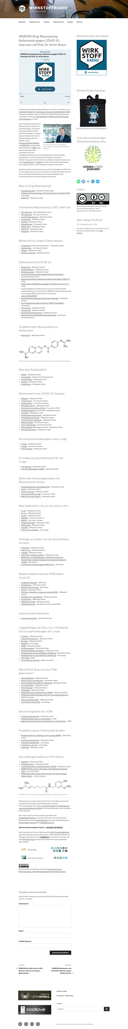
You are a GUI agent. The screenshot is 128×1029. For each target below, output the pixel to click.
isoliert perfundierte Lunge (31, 494)
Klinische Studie (27, 422)
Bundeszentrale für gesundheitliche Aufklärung (38, 653)
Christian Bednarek (62, 832)
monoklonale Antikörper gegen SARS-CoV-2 (37, 565)
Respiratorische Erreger (30, 587)
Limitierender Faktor (28, 430)
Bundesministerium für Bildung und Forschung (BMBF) (41, 735)
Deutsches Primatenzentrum (31, 313)
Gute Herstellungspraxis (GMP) (32, 469)
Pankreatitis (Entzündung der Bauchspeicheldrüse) (40, 298)
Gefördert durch (58, 22)
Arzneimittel (25, 219)
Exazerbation (26, 599)
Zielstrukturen (26, 248)
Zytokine (24, 382)
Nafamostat (25, 267)
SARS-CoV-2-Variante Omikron (32, 555)
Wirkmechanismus (28, 253)
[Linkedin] (56, 851)
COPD (39, 162)
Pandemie (25, 231)
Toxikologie (25, 690)
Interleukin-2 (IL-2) (28, 406)
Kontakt (70, 22)
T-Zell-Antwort (26, 401)
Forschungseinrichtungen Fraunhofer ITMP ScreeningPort (42, 303)
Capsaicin (24, 762)
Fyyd (52, 832)
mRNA (23, 646)
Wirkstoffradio (48, 8)
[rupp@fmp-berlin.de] (65, 848)
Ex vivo (24, 513)
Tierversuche (26, 308)
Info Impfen (25, 658)
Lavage (24, 444)
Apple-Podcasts (30, 823)
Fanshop (46, 22)
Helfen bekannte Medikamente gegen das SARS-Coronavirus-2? (45, 284)
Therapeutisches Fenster (30, 418)
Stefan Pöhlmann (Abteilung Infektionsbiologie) (38, 315)
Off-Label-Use (26, 212)
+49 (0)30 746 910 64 (54, 827)
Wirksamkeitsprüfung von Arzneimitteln (36, 719)
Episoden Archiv (34, 22)
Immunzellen (26, 377)
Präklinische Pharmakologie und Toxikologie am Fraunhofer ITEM (45, 193)
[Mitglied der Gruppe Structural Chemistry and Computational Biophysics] (53, 851)
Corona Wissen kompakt (30, 660)
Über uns (79, 22)
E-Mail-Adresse (25, 941)
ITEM (34, 148)
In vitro (23, 516)
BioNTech (24, 643)
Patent (23, 489)
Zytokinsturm (26, 384)
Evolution (24, 636)
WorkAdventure (29, 839)
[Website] (54, 858)
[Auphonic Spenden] (65, 851)
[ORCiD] (54, 848)
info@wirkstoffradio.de (27, 818)
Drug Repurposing (28, 191)
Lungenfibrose (27, 162)
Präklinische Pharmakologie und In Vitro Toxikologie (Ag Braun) (44, 695)
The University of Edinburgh (31, 420)
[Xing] (59, 851)
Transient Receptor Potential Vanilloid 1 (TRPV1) (38, 767)
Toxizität (24, 222)
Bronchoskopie (27, 449)
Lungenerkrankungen (29, 583)
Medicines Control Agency (31, 496)
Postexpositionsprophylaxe (29, 143)
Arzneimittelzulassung (29, 217)
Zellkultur (24, 518)
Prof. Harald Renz (27, 685)
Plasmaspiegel (26, 427)
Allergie (24, 250)
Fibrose (24, 590)
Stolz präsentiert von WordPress (83, 1024)
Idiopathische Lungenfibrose (32, 597)
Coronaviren (25, 310)
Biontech (24, 641)
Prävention (25, 548)
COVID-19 (25, 145)
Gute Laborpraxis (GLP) (30, 700)
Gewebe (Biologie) (28, 523)
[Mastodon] (60, 848)
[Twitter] (51, 848)
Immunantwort (26, 379)
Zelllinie (24, 520)
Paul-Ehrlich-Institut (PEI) (30, 702)
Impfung (24, 553)
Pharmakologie (27, 688)
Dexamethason (27, 224)
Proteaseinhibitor (27, 270)
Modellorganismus (28, 410)
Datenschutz (69, 995)
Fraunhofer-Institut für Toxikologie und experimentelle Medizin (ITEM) (44, 112)
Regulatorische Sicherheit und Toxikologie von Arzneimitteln (43, 721)
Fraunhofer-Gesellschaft (30, 716)
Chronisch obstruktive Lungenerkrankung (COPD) (39, 592)
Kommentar (24, 904)
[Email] (57, 858)
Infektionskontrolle (28, 604)
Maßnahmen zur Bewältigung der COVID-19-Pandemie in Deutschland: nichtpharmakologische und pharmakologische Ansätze (43, 559)
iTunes (21, 823)
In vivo (23, 511)
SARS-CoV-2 (26, 227)
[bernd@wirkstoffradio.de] (63, 851)
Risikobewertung (27, 272)
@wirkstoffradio (42, 820)
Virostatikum (26, 246)
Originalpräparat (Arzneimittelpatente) (35, 487)
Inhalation (25, 413)
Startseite (22, 22)
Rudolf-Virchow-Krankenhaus (32, 681)
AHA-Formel (26, 550)
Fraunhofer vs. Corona (29, 745)
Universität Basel (27, 678)
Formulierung (26, 467)
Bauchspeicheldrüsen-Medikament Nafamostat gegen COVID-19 (45, 279)
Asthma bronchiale (28, 602)
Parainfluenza (26, 585)
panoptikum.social (47, 823)
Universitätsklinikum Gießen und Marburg (36, 683)
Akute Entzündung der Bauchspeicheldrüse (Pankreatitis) (42, 274)
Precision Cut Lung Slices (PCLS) (33, 408)
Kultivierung (25, 525)
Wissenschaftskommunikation (32, 651)
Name (21, 931)
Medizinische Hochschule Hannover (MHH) (37, 693)
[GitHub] (57, 848)
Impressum (60, 995)
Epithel (23, 375)
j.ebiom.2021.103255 (29, 296)
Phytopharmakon (27, 764)
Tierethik (24, 528)
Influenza (24, 398)
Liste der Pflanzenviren (29, 639)
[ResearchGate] (63, 848)
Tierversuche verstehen (30, 530)
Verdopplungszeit (27, 648)
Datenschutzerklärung (64, 1024)
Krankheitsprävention (29, 618)
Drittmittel (25, 747)
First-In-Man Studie (28, 425)
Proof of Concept (27, 492)
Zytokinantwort (27, 403)
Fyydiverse (44, 837)
